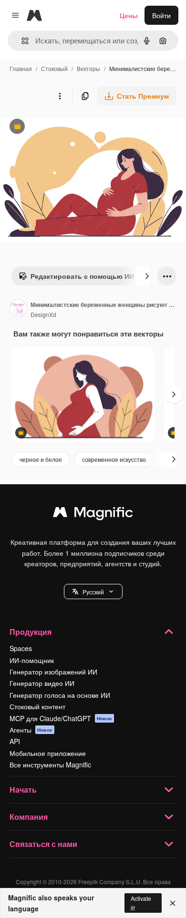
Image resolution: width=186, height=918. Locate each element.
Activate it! (141, 902)
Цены (129, 15)
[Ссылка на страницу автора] (18, 309)
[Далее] (146, 276)
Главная (21, 68)
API (15, 741)
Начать (23, 789)
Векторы (88, 68)
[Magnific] (93, 514)
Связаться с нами (43, 843)
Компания (29, 816)
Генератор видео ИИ (42, 683)
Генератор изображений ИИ (53, 671)
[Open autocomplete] (21, 40)
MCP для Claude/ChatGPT (61, 718)
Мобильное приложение (48, 753)
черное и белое (41, 459)
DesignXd (43, 314)
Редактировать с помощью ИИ (76, 278)
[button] (93, 591)
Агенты (31, 729)
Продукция (31, 631)
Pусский (93, 592)
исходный (64, 127)
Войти (161, 15)
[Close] (172, 903)
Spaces (21, 648)
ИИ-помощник (32, 660)
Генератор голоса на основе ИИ (60, 695)
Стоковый (54, 68)
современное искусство (114, 459)
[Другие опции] (59, 95)
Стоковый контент (37, 706)
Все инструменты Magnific (50, 764)
